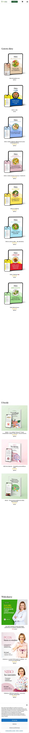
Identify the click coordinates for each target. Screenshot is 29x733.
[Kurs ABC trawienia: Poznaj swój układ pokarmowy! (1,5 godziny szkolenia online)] (14, 600)
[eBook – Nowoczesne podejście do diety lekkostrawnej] (14, 474)
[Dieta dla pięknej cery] (14, 52)
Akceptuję (14, 720)
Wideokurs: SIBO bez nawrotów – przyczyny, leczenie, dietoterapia (14, 694)
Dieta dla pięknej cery (14, 78)
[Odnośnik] (4, 2)
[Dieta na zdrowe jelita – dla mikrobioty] (14, 215)
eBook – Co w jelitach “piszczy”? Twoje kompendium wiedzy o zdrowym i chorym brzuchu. (14, 433)
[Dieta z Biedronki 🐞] (14, 248)
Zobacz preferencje (14, 727)
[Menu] (27, 1)
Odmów (14, 724)
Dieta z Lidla (14, 110)
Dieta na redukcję (14, 208)
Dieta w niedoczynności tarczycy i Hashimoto (14, 175)
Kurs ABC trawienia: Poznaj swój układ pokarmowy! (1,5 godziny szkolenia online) (14, 627)
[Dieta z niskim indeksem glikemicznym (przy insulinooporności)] (14, 115)
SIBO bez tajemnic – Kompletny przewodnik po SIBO (14, 467)
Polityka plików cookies (10, 730)
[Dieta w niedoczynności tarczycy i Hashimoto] (14, 149)
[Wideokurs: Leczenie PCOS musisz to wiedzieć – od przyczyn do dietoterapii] (14, 633)
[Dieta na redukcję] (14, 182)
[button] (27, 705)
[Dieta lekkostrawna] (14, 281)
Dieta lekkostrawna (14, 307)
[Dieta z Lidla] (14, 83)
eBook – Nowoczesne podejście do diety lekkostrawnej (14, 501)
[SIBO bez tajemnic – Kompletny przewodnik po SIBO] (14, 440)
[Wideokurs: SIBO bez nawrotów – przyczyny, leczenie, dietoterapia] (14, 667)
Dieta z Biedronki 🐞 (14, 274)
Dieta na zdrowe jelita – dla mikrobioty (14, 241)
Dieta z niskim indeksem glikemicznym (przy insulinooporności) (14, 142)
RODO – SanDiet (19, 730)
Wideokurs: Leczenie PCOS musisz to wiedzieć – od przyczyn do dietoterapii (14, 660)
